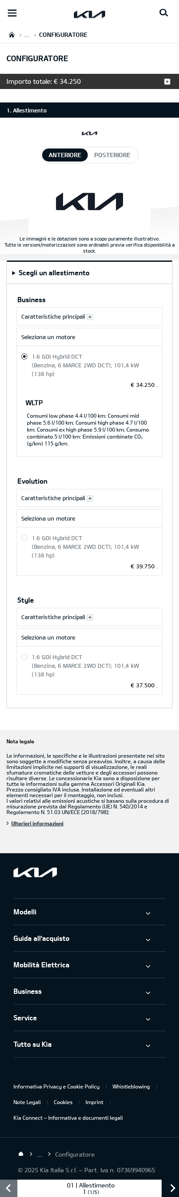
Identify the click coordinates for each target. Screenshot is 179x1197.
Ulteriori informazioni (37, 823)
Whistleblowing (131, 1086)
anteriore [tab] (65, 154)
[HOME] (12, 34)
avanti (170, 1188)
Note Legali (27, 1102)
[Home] (21, 1154)
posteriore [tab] (112, 154)
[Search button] (163, 13)
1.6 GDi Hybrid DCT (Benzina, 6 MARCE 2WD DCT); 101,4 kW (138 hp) (85, 365)
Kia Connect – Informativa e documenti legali (68, 1118)
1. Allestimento (26, 110)
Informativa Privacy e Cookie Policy (56, 1086)
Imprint (94, 1102)
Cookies (63, 1102)
